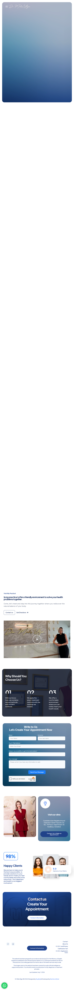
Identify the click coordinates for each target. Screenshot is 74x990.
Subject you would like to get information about (23, 751)
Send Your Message (37, 772)
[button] (37, 639)
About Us (65, 944)
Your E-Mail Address (14, 743)
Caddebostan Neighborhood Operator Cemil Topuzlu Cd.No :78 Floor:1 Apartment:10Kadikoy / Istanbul (54, 824)
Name (10, 735)
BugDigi (38, 979)
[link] (7, 6)
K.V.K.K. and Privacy (62, 946)
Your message (13, 759)
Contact (65, 941)
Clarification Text (63, 948)
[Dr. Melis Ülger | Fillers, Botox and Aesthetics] (19, 6)
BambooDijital (54, 979)
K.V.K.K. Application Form (62, 951)
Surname (40, 735)
